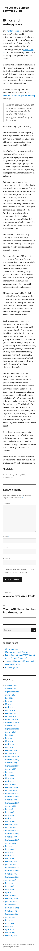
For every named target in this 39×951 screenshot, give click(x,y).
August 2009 (10, 769)
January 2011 (10, 716)
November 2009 (12, 760)
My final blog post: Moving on (18, 652)
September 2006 (12, 877)
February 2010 (11, 750)
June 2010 (9, 738)
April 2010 (9, 744)
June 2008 (9, 812)
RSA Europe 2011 (12, 667)
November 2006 (12, 871)
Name (6, 536)
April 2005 (9, 929)
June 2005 (9, 923)
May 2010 (9, 741)
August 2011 (10, 695)
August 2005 (10, 917)
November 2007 (12, 834)
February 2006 (11, 898)
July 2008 (9, 809)
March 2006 (10, 895)
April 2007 (9, 855)
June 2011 (9, 701)
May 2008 (9, 815)
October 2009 (11, 763)
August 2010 (10, 732)
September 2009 (12, 766)
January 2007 (10, 864)
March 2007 (10, 858)
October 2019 (11, 686)
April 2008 (9, 818)
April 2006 (9, 892)
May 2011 (9, 704)
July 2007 (9, 846)
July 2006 (9, 883)
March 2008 (10, 821)
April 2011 (9, 707)
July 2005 (9, 920)
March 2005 (10, 932)
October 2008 (11, 800)
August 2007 (10, 843)
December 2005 (12, 905)
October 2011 (10, 689)
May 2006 (9, 889)
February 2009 (11, 787)
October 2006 (11, 874)
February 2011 (11, 713)
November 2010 (12, 723)
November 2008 (12, 797)
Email (6, 547)
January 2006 (11, 902)
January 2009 (11, 790)
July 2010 (9, 735)
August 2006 (10, 880)
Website (6, 558)
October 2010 (10, 726)
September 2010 (12, 729)
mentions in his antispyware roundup (19, 96)
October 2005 (11, 911)
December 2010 (11, 719)
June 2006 (9, 886)
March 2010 (10, 747)
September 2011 (12, 692)
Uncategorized (8, 477)
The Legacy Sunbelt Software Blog (16, 9)
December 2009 (12, 756)
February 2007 (11, 861)
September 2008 (12, 803)
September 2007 (12, 840)
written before (13, 31)
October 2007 (11, 837)
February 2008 (11, 824)
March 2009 (10, 784)
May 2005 (9, 926)
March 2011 (10, 710)
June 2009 (9, 775)
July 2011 (9, 698)
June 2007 (9, 849)
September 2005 (12, 914)
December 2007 (12, 831)
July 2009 (9, 772)
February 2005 (11, 935)
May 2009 (9, 778)
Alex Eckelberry (8, 475)
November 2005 (12, 908)
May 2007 (9, 852)
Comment (8, 503)
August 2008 (10, 806)
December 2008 (12, 794)
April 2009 (9, 781)
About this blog (11, 649)
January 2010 (10, 753)
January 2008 (11, 827)
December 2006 (12, 868)
